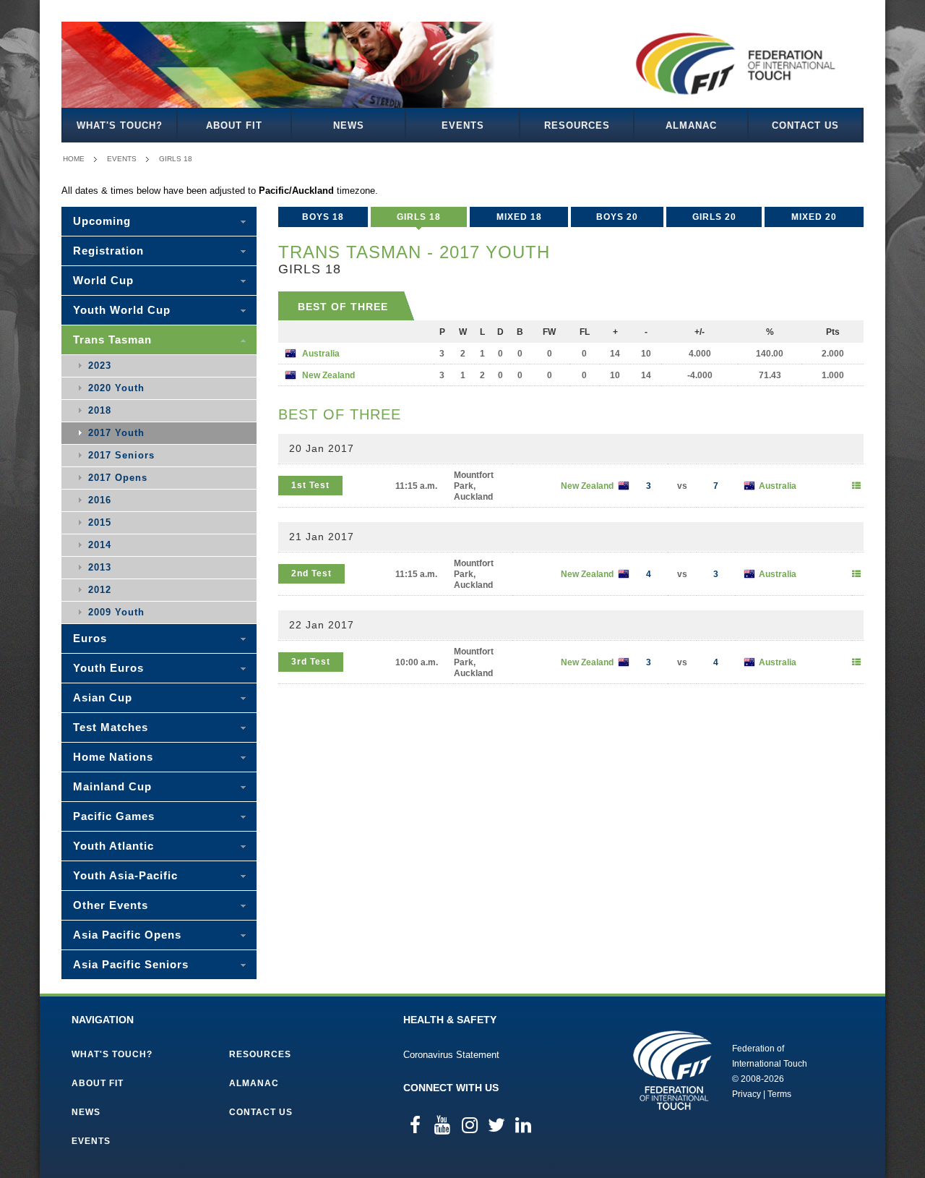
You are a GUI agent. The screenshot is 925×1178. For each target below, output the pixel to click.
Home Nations (113, 757)
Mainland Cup (112, 786)
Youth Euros (108, 668)
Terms (779, 1094)
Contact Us (805, 125)
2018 (99, 410)
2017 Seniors (121, 455)
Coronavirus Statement (451, 1054)
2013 (99, 567)
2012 (99, 589)
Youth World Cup (122, 310)
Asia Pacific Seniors (131, 964)
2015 (99, 522)
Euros (90, 638)
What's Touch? (120, 125)
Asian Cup (102, 697)
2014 (99, 544)
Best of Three (343, 306)
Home (74, 159)
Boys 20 (617, 217)
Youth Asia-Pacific (125, 875)
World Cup (103, 280)
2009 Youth (116, 612)
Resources (577, 125)
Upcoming (102, 221)
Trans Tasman (112, 339)
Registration (108, 250)
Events (463, 125)
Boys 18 (323, 217)
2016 (99, 500)
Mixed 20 (814, 217)
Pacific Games (114, 816)
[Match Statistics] (856, 486)
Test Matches (110, 727)
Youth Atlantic (113, 846)
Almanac (691, 125)
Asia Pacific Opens (127, 935)
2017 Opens (117, 477)
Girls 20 (714, 217)
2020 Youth (116, 388)
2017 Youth (116, 432)
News (348, 125)
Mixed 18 (519, 217)
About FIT (234, 125)
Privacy (746, 1094)
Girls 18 (175, 159)
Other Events (110, 905)
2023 (99, 365)
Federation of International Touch (672, 1070)
